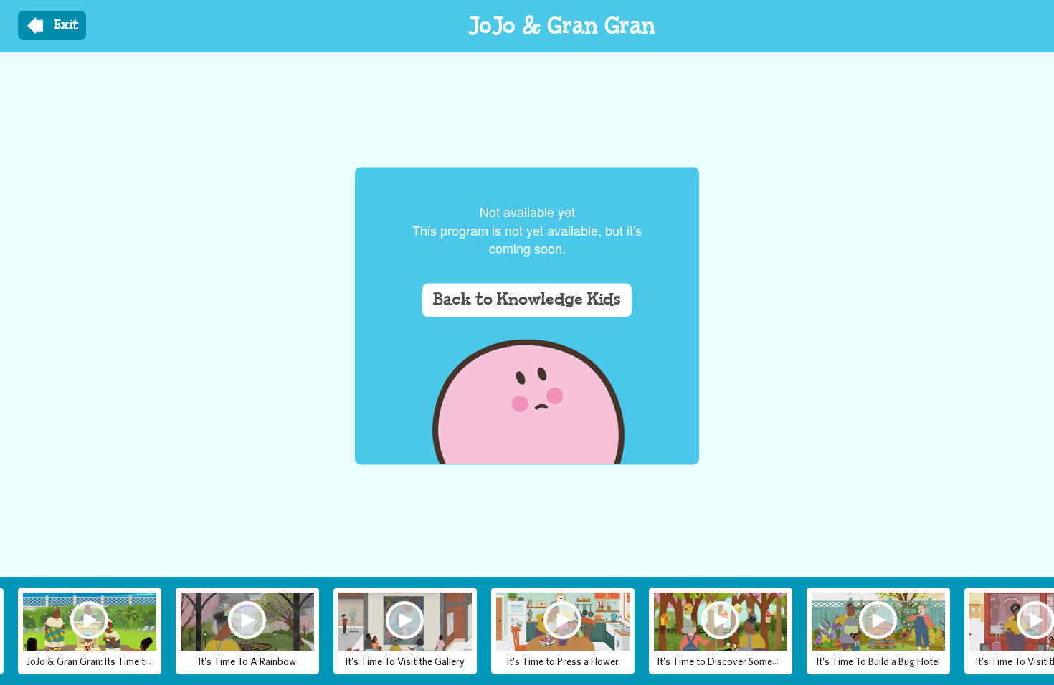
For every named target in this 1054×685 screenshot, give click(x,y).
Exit (66, 25)
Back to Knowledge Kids (527, 300)
